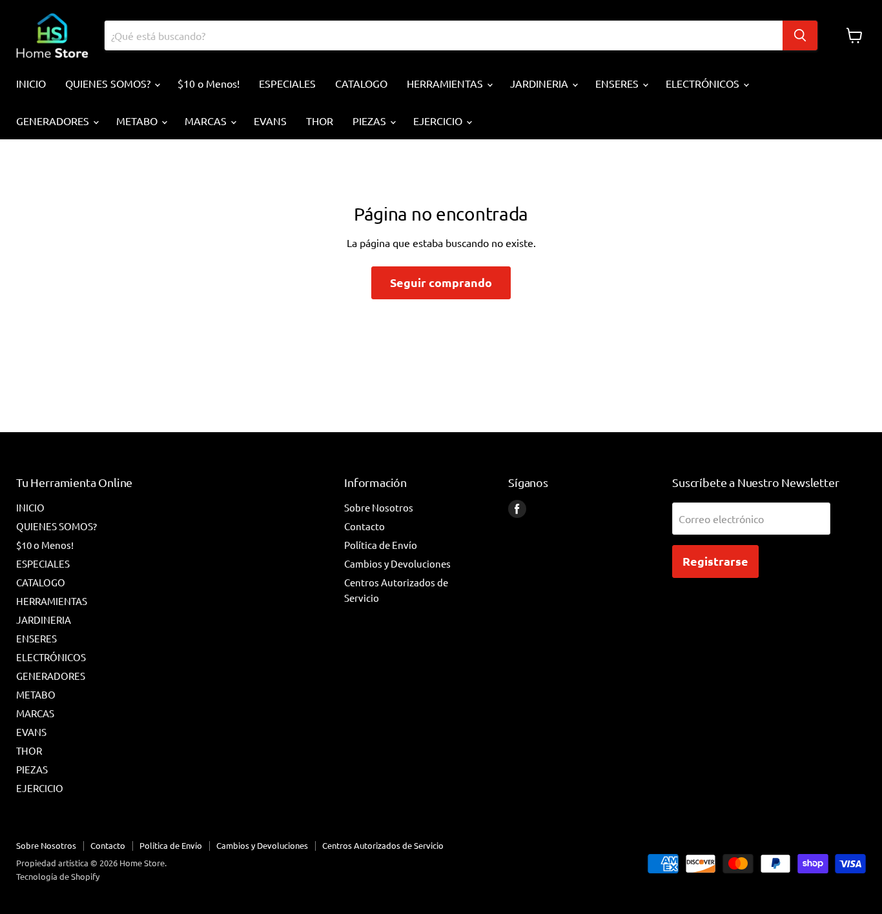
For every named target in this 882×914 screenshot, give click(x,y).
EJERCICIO (439, 120)
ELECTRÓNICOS (704, 83)
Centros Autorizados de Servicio (383, 845)
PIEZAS (371, 120)
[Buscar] (800, 35)
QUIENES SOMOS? (109, 83)
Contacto (364, 526)
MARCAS (207, 120)
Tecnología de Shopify (57, 876)
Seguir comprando (441, 282)
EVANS (270, 120)
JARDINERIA (540, 83)
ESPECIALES (287, 83)
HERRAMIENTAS (446, 83)
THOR (319, 120)
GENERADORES (54, 120)
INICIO (31, 83)
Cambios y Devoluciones (397, 563)
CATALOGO (361, 83)
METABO (138, 120)
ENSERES (618, 83)
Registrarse (715, 560)
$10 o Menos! (209, 83)
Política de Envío (380, 545)
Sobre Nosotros (378, 507)
